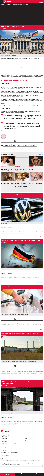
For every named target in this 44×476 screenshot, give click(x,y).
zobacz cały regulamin (16, 464)
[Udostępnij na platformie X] (15, 141)
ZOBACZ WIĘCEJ (33, 145)
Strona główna (3, 4)
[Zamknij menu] (1, 1)
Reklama (14, 447)
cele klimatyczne (7, 145)
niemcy (19, 145)
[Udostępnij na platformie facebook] (13, 141)
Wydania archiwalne (5, 445)
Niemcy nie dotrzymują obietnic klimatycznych (20, 4)
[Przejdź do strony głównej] (8, 2)
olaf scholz (25, 145)
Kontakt (14, 445)
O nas (14, 436)
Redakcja (14, 443)
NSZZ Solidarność (41, 2)
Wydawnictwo (15, 440)
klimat (14, 145)
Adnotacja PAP (5, 447)
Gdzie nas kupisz (5, 443)
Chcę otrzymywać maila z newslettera (10, 459)
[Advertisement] (22, 15)
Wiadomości (9, 4)
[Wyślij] (42, 455)
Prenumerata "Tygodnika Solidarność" (4, 440)
